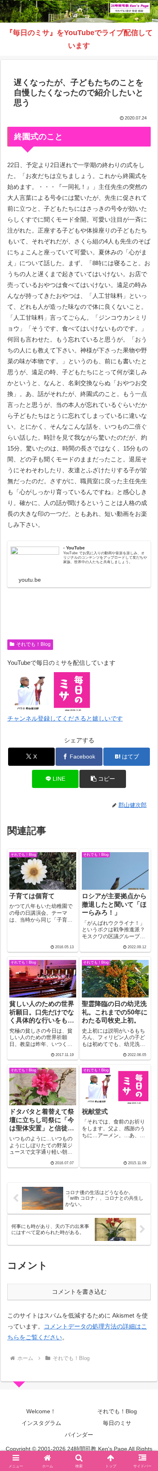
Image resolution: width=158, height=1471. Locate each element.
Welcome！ (41, 1411)
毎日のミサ (117, 1423)
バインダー (79, 1434)
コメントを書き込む (79, 1291)
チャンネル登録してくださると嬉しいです (65, 718)
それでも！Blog (33, 644)
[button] (102, 779)
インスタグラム (41, 1423)
